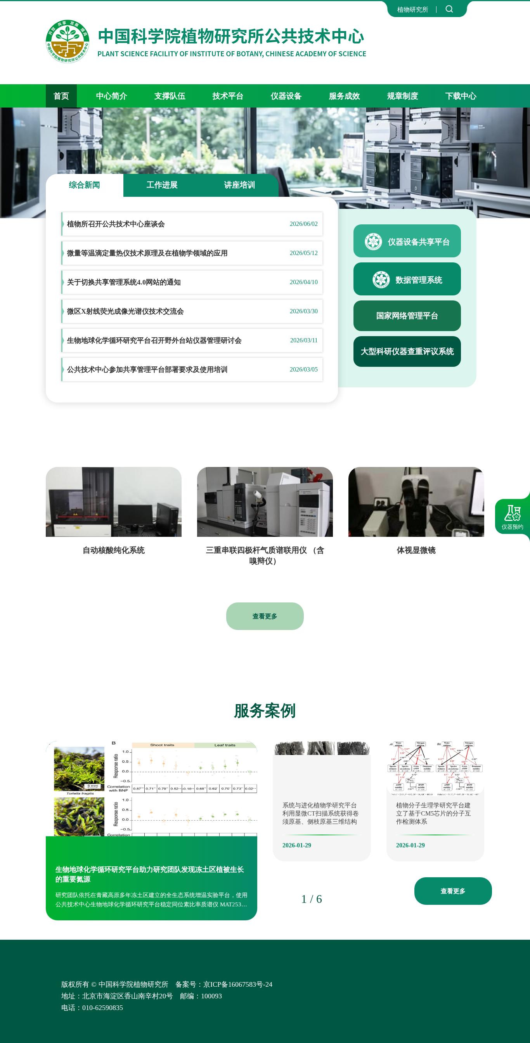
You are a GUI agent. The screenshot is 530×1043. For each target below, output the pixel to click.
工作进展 (162, 184)
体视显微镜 (416, 550)
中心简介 (111, 96)
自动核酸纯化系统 (114, 550)
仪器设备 (286, 96)
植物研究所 (412, 9)
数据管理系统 (419, 280)
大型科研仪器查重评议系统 (407, 351)
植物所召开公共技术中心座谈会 (116, 224)
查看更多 (265, 616)
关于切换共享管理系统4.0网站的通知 (124, 282)
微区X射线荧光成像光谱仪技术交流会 (125, 311)
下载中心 (460, 96)
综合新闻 (84, 184)
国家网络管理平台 (407, 315)
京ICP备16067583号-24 (408, 984)
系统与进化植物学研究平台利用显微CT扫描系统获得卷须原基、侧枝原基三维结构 (320, 813)
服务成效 (344, 96)
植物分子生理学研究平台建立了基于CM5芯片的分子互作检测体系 (433, 813)
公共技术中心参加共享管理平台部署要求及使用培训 (147, 369)
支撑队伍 (169, 96)
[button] (282, 898)
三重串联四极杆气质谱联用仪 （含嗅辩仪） (265, 555)
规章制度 (402, 96)
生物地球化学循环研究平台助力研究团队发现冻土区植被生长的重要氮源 (149, 874)
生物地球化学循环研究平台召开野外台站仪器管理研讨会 (154, 340)
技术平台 (228, 96)
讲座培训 (239, 184)
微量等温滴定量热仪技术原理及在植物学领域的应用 (147, 253)
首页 (61, 96)
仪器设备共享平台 (419, 242)
